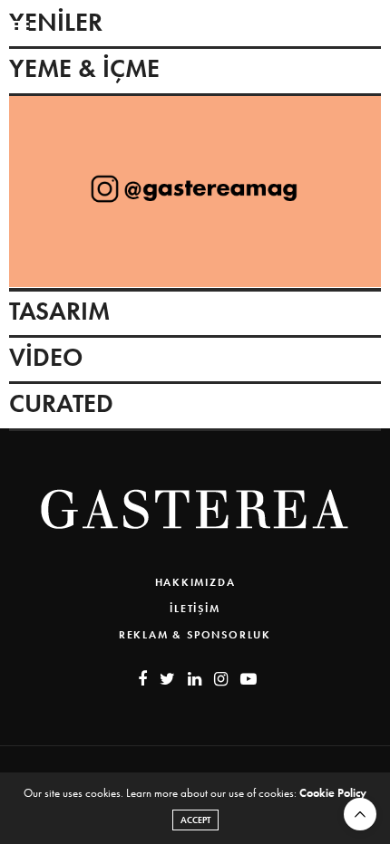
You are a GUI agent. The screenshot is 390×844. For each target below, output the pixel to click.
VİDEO (46, 357)
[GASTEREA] (195, 26)
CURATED (61, 403)
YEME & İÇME (84, 68)
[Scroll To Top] (360, 814)
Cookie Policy (332, 793)
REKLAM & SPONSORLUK (195, 635)
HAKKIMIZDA (195, 582)
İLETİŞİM (194, 608)
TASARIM (59, 311)
